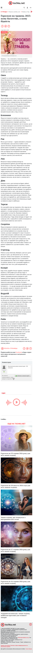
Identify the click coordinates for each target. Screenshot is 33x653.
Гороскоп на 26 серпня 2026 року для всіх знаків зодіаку (15, 582)
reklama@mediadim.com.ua (23, 637)
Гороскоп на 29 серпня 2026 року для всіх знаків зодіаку (15, 454)
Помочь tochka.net (14, 12)
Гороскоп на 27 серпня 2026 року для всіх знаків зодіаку (15, 550)
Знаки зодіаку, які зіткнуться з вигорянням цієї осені (13, 518)
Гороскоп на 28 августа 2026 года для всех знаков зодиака (15, 486)
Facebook (19, 352)
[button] (27, 7)
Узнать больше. (29, 648)
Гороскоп (4, 32)
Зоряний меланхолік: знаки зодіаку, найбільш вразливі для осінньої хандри (15, 615)
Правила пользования (5, 645)
